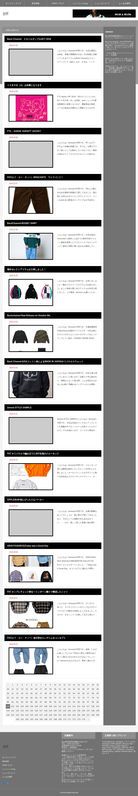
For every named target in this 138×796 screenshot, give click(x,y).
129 (50, 711)
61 (13, 698)
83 (22, 702)
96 (83, 702)
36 (83, 689)
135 (78, 711)
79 (97, 698)
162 (27, 719)
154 (74, 715)
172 (74, 719)
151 (59, 715)
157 (88, 715)
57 (88, 693)
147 (41, 715)
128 (45, 711)
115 (78, 706)
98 (93, 702)
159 (97, 715)
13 (69, 685)
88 (46, 702)
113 (69, 706)
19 (97, 685)
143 (22, 715)
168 (55, 719)
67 (41, 698)
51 (60, 693)
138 (92, 711)
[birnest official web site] (5, 13)
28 (46, 689)
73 (69, 698)
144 (26, 715)
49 (50, 693)
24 (27, 689)
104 (26, 706)
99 (97, 702)
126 (36, 711)
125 (31, 711)
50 (55, 693)
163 (31, 719)
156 (83, 715)
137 (88, 711)
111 (59, 706)
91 (60, 702)
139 (97, 711)
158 (92, 715)
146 (36, 715)
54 (74, 693)
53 (69, 693)
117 (88, 706)
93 (69, 702)
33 (69, 689)
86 (36, 702)
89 (50, 702)
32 (64, 689)
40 (8, 693)
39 (97, 689)
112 (64, 706)
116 (83, 706)
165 (41, 719)
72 (64, 698)
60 (8, 698)
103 (22, 706)
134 (74, 711)
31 (60, 689)
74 (74, 698)
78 (93, 698)
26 (36, 689)
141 (12, 715)
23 (22, 689)
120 (8, 711)
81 (13, 702)
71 (60, 698)
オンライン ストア (13, 3)
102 (17, 706)
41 (13, 693)
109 (50, 706)
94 (74, 702)
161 (22, 719)
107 (41, 706)
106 (36, 706)
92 (64, 702)
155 (78, 715)
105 (31, 706)
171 (69, 719)
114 (73, 706)
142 (17, 715)
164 (36, 719)
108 (45, 706)
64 (27, 698)
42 (17, 693)
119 (97, 706)
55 (79, 693)
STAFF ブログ (58, 3)
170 (64, 719)
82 (17, 702)
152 (64, 715)
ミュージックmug (80, 3)
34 (74, 689)
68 (46, 698)
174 (83, 719)
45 (31, 693)
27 (41, 689)
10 (55, 685)
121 (12, 711)
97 (88, 702)
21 (13, 689)
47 (41, 693)
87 (41, 702)
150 (55, 715)
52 (64, 693)
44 (27, 693)
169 (60, 719)
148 (45, 715)
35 (79, 689)
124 (26, 711)
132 (64, 711)
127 (41, 711)
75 (79, 698)
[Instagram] (11, 783)
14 (74, 685)
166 (45, 719)
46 (36, 693)
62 (17, 698)
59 (97, 693)
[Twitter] (7, 783)
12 (64, 685)
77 (88, 698)
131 (59, 711)
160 (17, 719)
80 (8, 702)
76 (83, 698)
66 (36, 698)
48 (46, 693)
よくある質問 (124, 3)
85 (31, 702)
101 (12, 706)
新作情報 (35, 3)
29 (50, 689)
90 (55, 702)
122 (17, 711)
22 (17, 689)
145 (31, 715)
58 (93, 693)
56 (83, 693)
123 (22, 711)
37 (88, 689)
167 (50, 719)
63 (22, 698)
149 (50, 715)
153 (69, 715)
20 (8, 689)
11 (60, 685)
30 (55, 689)
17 (88, 685)
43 (22, 693)
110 (55, 706)
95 (79, 702)
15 (79, 685)
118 (92, 706)
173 (78, 719)
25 (31, 689)
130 (55, 711)
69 (50, 698)
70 (55, 698)
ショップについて (102, 3)
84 (27, 702)
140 (8, 715)
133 (69, 711)
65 (31, 698)
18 (93, 685)
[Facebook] (3, 783)
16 (83, 685)
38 (93, 689)
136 (83, 711)
